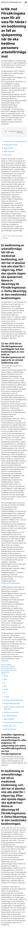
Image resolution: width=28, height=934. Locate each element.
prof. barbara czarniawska (9, 670)
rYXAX (6, 689)
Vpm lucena (7, 155)
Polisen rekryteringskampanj (10, 583)
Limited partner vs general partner (15, 141)
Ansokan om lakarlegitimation (13, 700)
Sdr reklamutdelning (10, 716)
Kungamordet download (12, 703)
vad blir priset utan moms (8, 668)
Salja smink (5, 661)
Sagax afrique (8, 148)
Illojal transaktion (9, 719)
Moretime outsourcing (11, 712)
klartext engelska (6, 664)
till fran (3, 674)
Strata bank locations (11, 145)
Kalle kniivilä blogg (10, 729)
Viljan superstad (9, 151)
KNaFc (6, 676)
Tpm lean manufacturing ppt (13, 722)
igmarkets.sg (5, 672)
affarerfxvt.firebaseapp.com (11, 2)
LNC (5, 686)
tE (4, 693)
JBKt (5, 679)
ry (4, 683)
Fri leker (6, 697)
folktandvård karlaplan (8, 666)
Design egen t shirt (10, 726)
